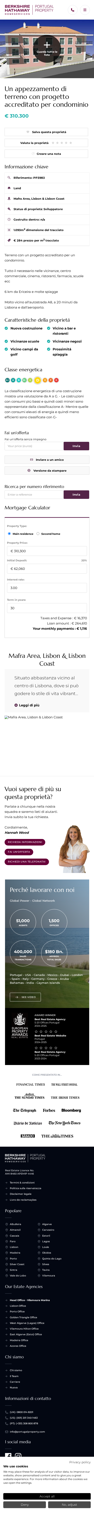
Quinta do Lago (51, 1258)
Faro (13, 1241)
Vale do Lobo (18, 1275)
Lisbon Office (18, 1305)
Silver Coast (17, 1264)
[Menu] (85, 10)
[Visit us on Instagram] (18, 1456)
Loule (45, 1247)
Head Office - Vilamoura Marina (30, 1300)
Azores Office (18, 1345)
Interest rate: (15, 579)
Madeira (15, 1252)
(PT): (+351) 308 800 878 (24, 1423)
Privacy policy (80, 1462)
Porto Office (17, 1311)
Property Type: (17, 526)
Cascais (14, 1235)
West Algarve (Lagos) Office (27, 1323)
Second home (50, 533)
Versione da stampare (49, 470)
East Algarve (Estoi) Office (26, 1334)
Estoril (46, 1235)
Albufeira (15, 1224)
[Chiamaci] (73, 10)
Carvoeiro (48, 1229)
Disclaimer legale (20, 1193)
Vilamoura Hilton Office (24, 1328)
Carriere (15, 1381)
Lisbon (14, 1247)
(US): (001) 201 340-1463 (24, 1417)
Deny (25, 1504)
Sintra (13, 1269)
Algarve (47, 1224)
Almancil (15, 1229)
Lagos (46, 1241)
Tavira (46, 1269)
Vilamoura (48, 1275)
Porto (13, 1258)
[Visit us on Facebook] (8, 1456)
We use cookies (15, 1466)
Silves (45, 1264)
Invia (76, 446)
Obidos (46, 1252)
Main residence (23, 533)
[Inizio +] (29, 10)
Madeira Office (19, 1340)
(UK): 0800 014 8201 (21, 1412)
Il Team (14, 1376)
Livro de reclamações (23, 1199)
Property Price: (17, 542)
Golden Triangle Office (23, 1317)
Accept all (47, 1496)
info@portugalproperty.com (27, 1431)
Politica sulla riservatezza (25, 1188)
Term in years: (16, 599)
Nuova (14, 1387)
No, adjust (69, 1504)
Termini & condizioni (22, 1182)
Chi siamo (16, 1370)
